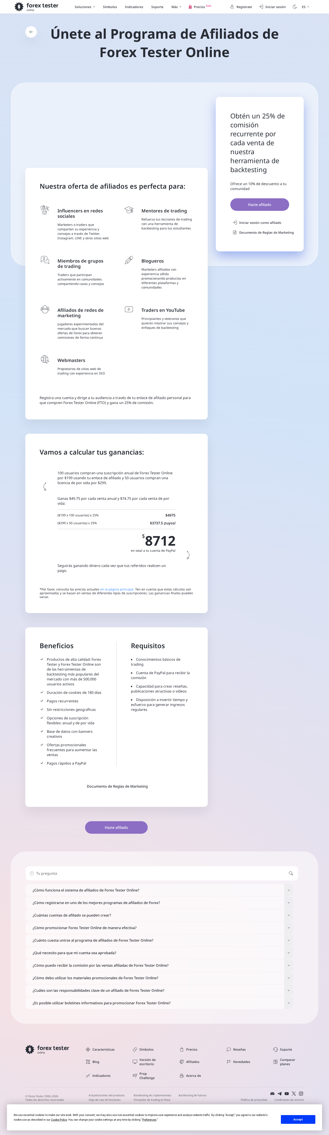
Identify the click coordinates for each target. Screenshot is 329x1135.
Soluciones (83, 7)
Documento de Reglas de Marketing (266, 232)
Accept (298, 1119)
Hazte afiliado (259, 204)
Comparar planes (287, 1062)
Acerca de (193, 1075)
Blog (95, 1062)
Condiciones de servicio (289, 1100)
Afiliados (192, 1062)
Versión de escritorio (147, 1062)
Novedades (241, 1062)
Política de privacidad (254, 1100)
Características (103, 1049)
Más (174, 7)
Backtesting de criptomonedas (152, 1095)
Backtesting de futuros (193, 1095)
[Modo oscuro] (294, 6)
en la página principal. (117, 589)
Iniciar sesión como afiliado (260, 222)
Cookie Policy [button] (59, 1119)
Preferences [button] (149, 1119)
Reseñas (239, 1049)
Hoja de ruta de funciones (105, 1100)
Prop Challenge (147, 1075)
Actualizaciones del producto (106, 1095)
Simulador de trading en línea (152, 1100)
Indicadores (134, 7)
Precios (191, 1049)
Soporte (157, 7)
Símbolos (110, 7)
